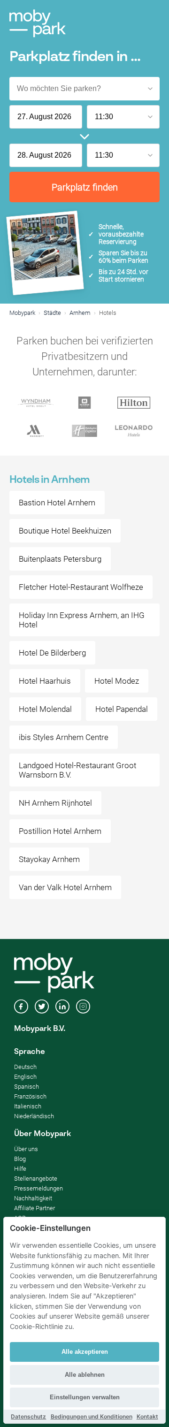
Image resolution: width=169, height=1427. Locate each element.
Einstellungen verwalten (85, 1397)
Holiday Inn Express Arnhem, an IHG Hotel (82, 619)
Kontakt (147, 1416)
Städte (52, 312)
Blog (20, 1158)
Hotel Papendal (121, 709)
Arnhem (80, 312)
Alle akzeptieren (84, 1351)
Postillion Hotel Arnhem (60, 831)
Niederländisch (34, 1116)
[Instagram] (83, 1007)
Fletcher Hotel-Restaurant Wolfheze (81, 587)
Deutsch (25, 1066)
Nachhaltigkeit (33, 1198)
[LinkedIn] (62, 1007)
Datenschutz (28, 1416)
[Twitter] (42, 1007)
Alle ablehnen (85, 1374)
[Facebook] (21, 1007)
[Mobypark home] (37, 23)
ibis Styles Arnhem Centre (63, 737)
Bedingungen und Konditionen (91, 1416)
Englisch (25, 1076)
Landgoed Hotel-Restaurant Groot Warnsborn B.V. (77, 770)
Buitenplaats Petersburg (60, 559)
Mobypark (22, 312)
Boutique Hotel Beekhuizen (65, 530)
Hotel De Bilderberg (52, 652)
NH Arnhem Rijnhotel (55, 803)
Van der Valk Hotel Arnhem (65, 887)
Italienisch (27, 1106)
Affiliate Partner (34, 1208)
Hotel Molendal (45, 709)
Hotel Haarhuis (45, 681)
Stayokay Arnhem (49, 859)
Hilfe (20, 1168)
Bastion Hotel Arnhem (57, 502)
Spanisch (26, 1086)
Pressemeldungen (38, 1188)
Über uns (26, 1148)
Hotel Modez (116, 681)
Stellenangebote (35, 1178)
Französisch (30, 1096)
